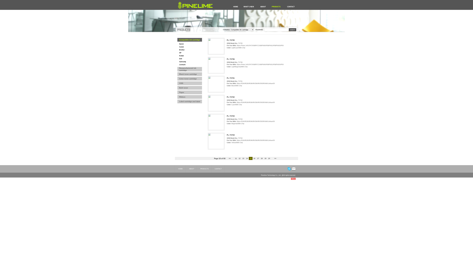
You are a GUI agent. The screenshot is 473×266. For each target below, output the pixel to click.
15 (251, 158)
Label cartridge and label (189, 101)
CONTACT (291, 7)
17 (258, 158)
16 (254, 158)
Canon (181, 47)
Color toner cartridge (188, 79)
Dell (180, 59)
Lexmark (182, 65)
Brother (182, 50)
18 (262, 158)
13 (243, 158)
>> (275, 158)
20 (269, 158)
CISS (181, 83)
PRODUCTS (276, 7)
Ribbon (182, 97)
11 (236, 158)
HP (180, 53)
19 (265, 158)
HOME (235, 7)
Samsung (182, 62)
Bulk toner (183, 88)
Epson (181, 44)
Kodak (181, 56)
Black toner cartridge (188, 74)
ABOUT (263, 7)
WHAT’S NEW (249, 7)
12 (239, 158)
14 (247, 158)
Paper (181, 92)
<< (230, 158)
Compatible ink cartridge (189, 40)
